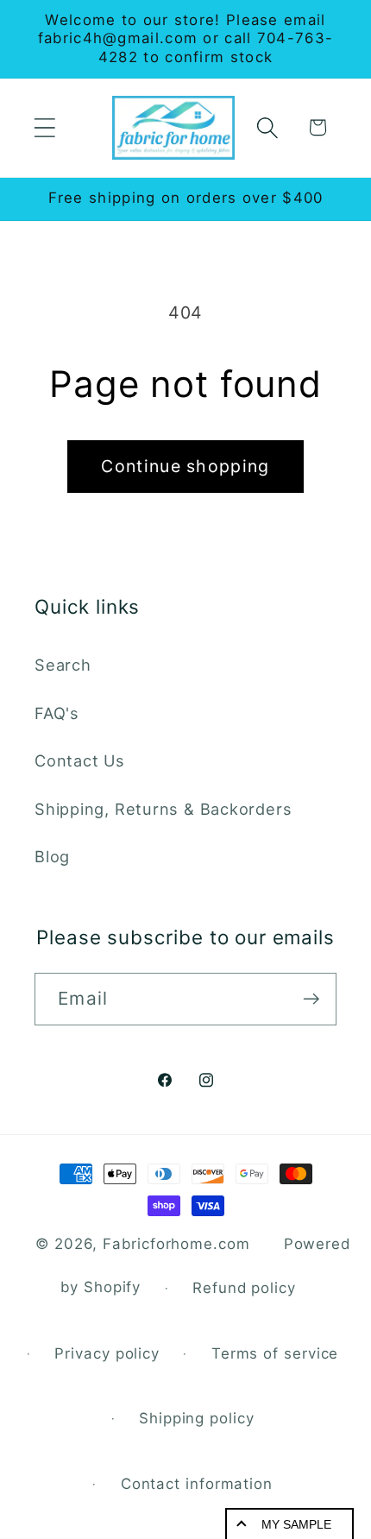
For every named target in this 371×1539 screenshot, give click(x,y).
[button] (44, 127)
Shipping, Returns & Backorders (163, 808)
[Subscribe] (311, 999)
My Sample (296, 1524)
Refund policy (244, 1287)
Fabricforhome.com (176, 1243)
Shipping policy (197, 1418)
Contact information (197, 1483)
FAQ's (57, 712)
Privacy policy (107, 1353)
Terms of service (275, 1353)
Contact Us (80, 760)
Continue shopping (185, 466)
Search (63, 664)
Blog (52, 856)
